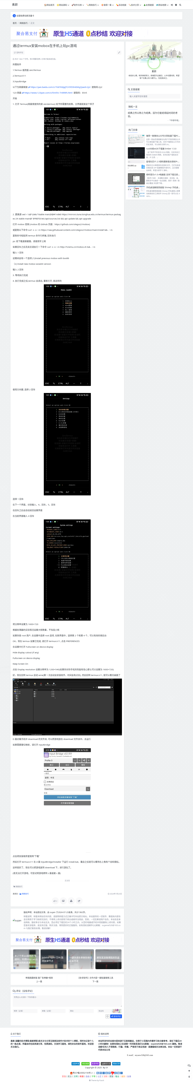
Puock (101, 1080)
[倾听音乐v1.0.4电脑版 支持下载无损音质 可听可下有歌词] (136, 178)
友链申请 (75, 1064)
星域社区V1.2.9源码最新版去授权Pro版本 (164, 161)
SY (107, 1067)
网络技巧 (24, 23)
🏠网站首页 (49, 5)
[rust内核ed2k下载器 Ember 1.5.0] (136, 153)
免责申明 (95, 1064)
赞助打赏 (116, 1064)
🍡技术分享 (134, 5)
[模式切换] (176, 4)
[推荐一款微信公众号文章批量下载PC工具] (136, 140)
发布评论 (117, 1016)
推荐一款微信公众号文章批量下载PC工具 (164, 135)
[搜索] (180, 4)
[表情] (108, 1016)
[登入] (172, 4)
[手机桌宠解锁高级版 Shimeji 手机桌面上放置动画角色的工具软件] (136, 191)
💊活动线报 (121, 5)
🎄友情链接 (148, 5)
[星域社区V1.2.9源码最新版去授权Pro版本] (136, 165)
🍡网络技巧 (91, 5)
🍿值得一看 (106, 5)
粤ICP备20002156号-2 (83, 1072)
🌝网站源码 (62, 5)
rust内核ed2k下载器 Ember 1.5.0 (161, 148)
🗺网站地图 (161, 5)
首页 (15, 23)
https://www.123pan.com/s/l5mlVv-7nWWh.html (48, 92)
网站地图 (85, 1064)
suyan (53, 912)
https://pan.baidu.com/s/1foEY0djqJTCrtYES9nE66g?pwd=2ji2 (61, 87)
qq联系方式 (106, 1064)
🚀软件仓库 (76, 5)
